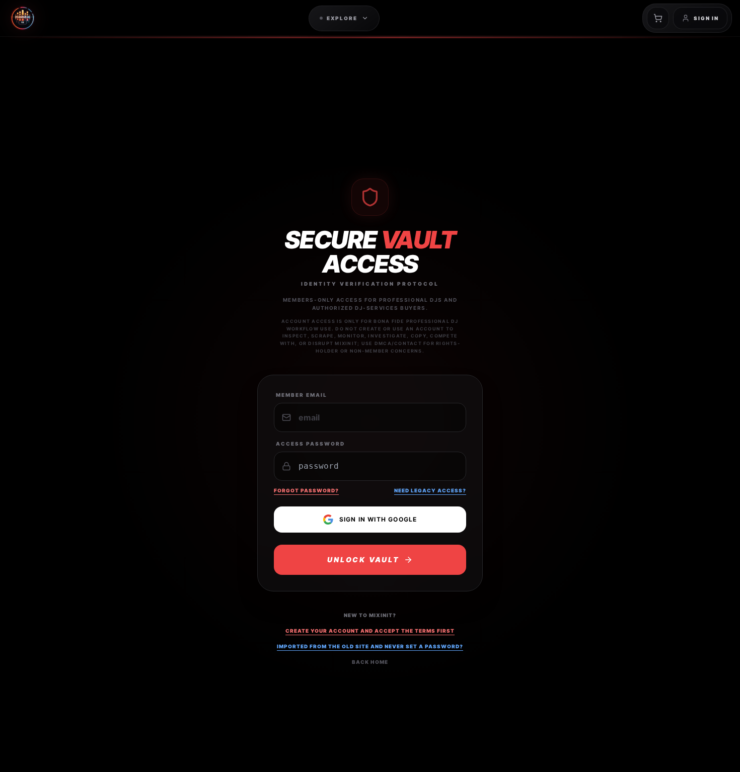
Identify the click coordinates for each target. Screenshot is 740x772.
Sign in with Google (378, 519)
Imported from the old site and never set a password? (370, 646)
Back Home (370, 662)
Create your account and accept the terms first (370, 631)
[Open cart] (658, 18)
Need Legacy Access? (430, 490)
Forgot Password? (306, 490)
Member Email (301, 395)
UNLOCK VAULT (363, 559)
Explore (342, 18)
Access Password (310, 444)
